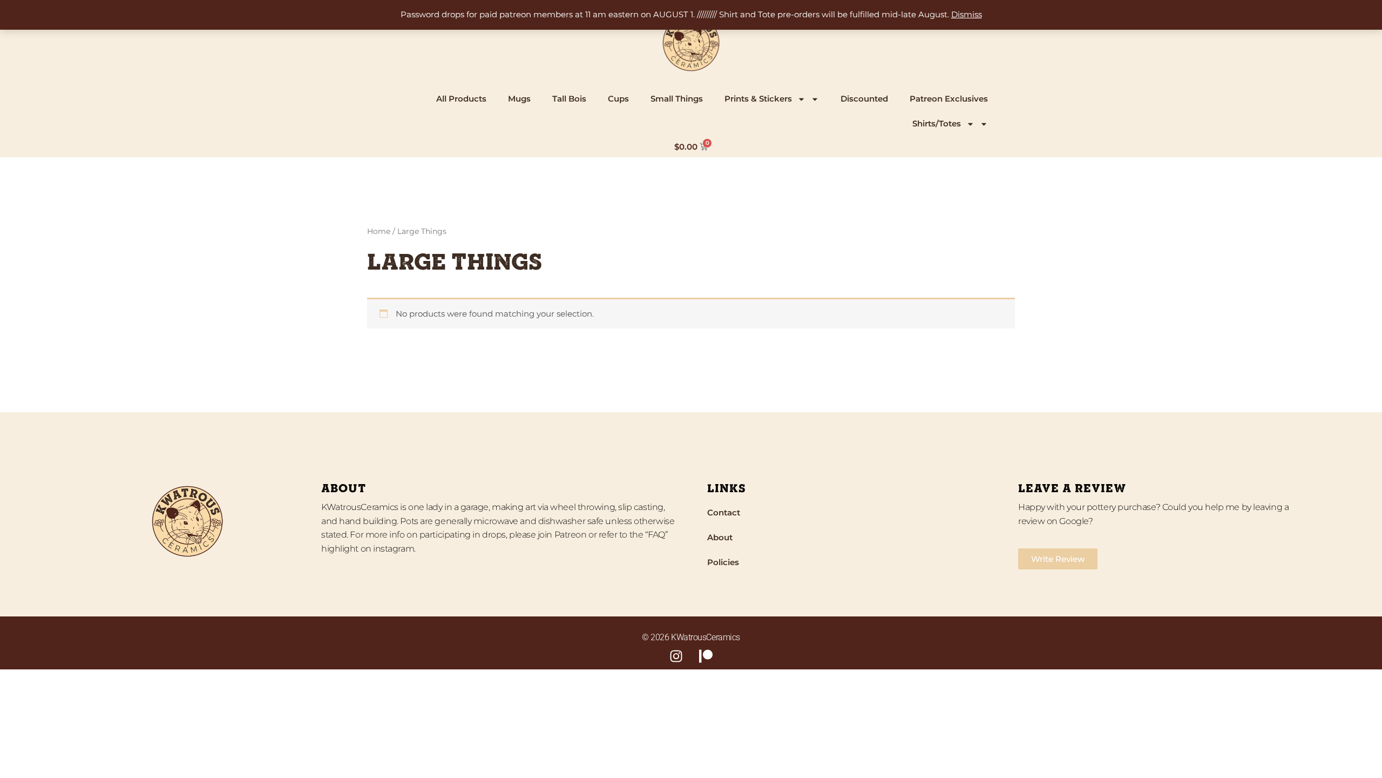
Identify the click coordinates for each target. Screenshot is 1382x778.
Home (378, 231)
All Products (461, 98)
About (720, 537)
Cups (618, 98)
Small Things (677, 98)
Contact (723, 512)
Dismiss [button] (966, 14)
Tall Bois (569, 98)
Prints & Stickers (758, 98)
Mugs (519, 98)
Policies (723, 562)
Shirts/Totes (936, 123)
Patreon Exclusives (949, 98)
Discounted (864, 98)
